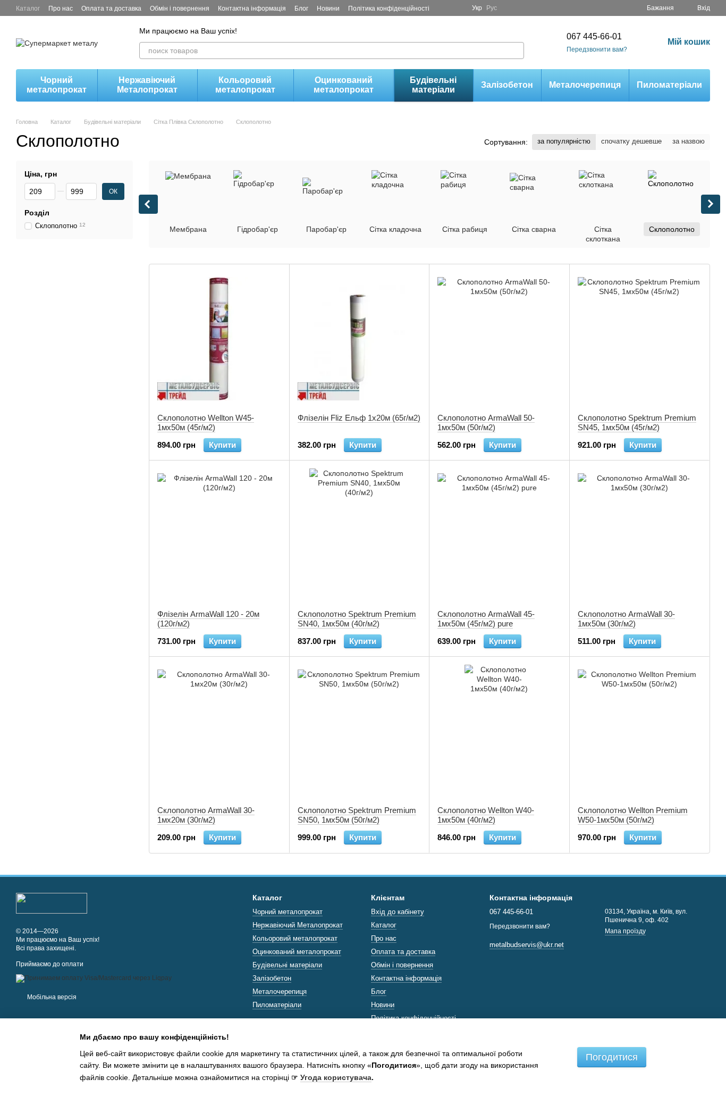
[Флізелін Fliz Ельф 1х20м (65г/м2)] (359, 338)
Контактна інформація (252, 8)
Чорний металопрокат (57, 85)
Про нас (60, 8)
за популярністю (563, 141)
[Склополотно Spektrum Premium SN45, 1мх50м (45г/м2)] (640, 338)
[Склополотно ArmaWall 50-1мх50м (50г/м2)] (499, 338)
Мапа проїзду (625, 931)
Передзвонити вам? (597, 49)
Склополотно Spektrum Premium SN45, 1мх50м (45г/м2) (637, 422)
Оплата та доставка (111, 8)
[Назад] (148, 204)
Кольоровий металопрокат (245, 85)
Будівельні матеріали (433, 85)
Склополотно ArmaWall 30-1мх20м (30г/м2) (206, 815)
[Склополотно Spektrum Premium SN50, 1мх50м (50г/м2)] (359, 731)
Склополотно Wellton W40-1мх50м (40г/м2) (485, 815)
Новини (328, 8)
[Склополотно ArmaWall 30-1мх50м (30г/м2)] (640, 534)
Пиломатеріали (669, 84)
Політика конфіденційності (388, 8)
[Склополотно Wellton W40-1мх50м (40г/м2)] (499, 731)
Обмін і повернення (179, 8)
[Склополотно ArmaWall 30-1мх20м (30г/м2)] (219, 731)
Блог (301, 8)
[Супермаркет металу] (51, 903)
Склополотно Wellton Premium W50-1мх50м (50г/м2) (633, 815)
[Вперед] (710, 204)
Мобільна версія (51, 997)
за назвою (688, 141)
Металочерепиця (585, 84)
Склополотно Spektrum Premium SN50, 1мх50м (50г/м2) (357, 815)
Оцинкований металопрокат (344, 85)
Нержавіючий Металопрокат (147, 85)
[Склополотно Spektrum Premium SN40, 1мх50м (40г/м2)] (359, 534)
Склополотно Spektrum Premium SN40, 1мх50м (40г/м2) (357, 618)
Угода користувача (336, 1077)
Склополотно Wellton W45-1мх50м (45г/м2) (205, 422)
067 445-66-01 (594, 36)
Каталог (28, 8)
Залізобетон (507, 84)
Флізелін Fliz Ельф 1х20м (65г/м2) (359, 417)
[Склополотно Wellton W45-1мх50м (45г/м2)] (219, 338)
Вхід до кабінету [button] (397, 912)
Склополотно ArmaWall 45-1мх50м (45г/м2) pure (486, 618)
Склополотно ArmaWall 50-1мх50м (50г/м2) (486, 422)
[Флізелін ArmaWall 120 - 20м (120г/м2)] (219, 534)
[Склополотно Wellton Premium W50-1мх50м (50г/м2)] (640, 731)
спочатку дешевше (631, 141)
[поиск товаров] (515, 50)
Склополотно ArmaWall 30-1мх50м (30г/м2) (626, 618)
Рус (491, 8)
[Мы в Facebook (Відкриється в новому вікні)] (444, 8)
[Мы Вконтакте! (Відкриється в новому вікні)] (457, 8)
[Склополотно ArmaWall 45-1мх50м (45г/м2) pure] (499, 534)
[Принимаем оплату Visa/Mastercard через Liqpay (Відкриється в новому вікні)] (94, 978)
